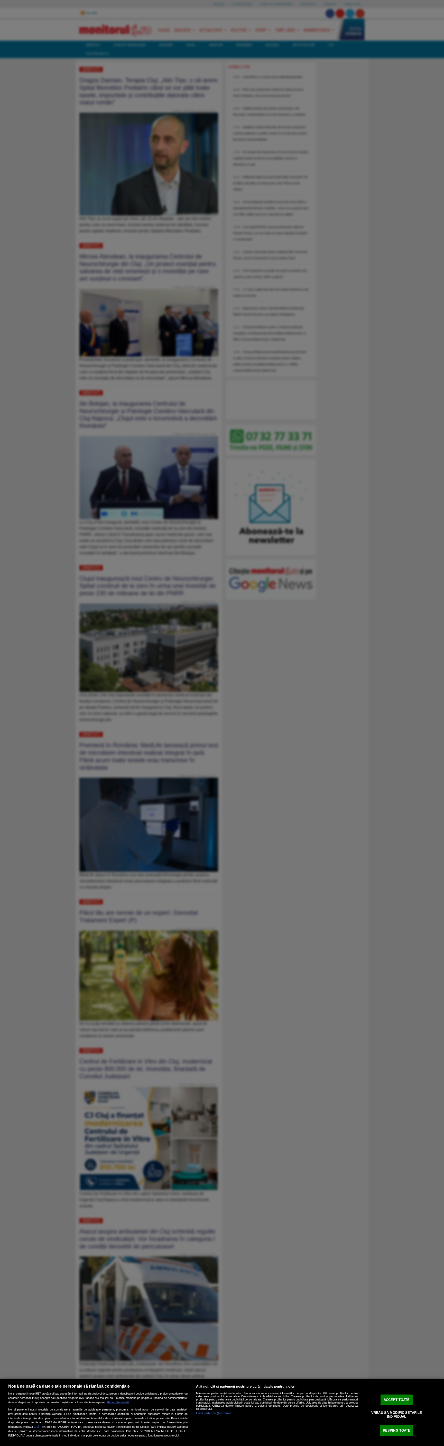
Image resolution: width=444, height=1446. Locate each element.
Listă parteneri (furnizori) (213, 1413)
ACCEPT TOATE (397, 1400)
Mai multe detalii (118, 1402)
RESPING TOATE (397, 1430)
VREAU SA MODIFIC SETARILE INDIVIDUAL (396, 1414)
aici (36, 1427)
